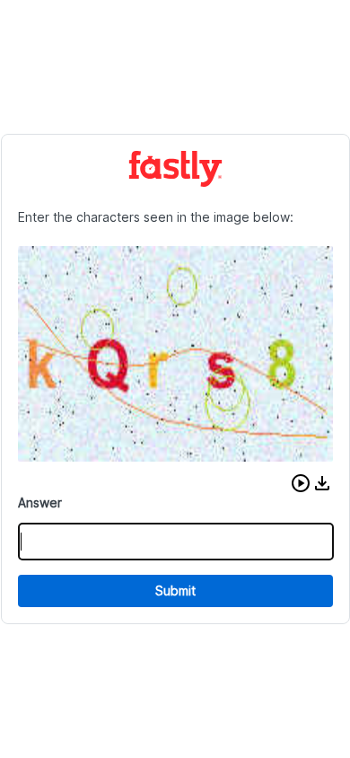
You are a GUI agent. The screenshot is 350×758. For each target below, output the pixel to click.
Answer (40, 502)
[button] (300, 483)
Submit (175, 590)
